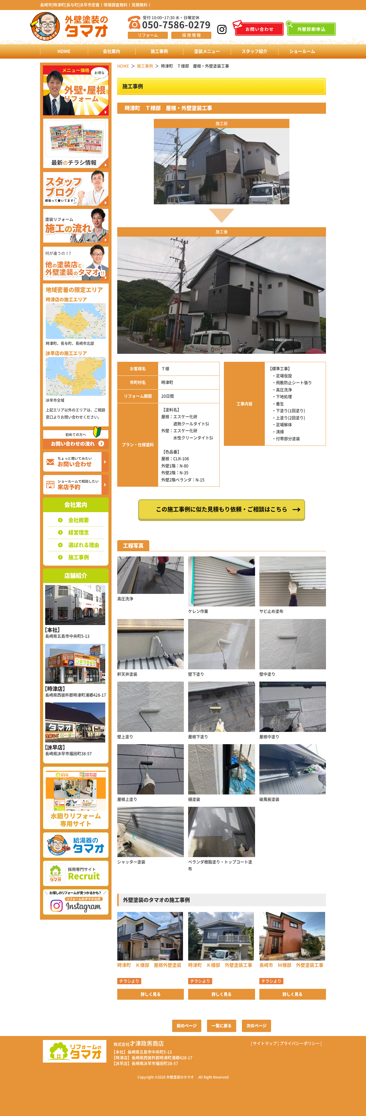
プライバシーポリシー (300, 1043)
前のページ (187, 1026)
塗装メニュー (207, 51)
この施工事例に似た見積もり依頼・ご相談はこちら (221, 509)
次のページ (256, 1026)
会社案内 (111, 51)
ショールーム (302, 51)
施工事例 (159, 51)
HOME (63, 51)
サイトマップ (265, 1043)
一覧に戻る (222, 1026)
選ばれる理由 (83, 545)
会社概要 (78, 520)
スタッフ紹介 (254, 51)
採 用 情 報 (191, 35)
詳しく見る (151, 994)
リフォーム (148, 35)
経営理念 (78, 532)
